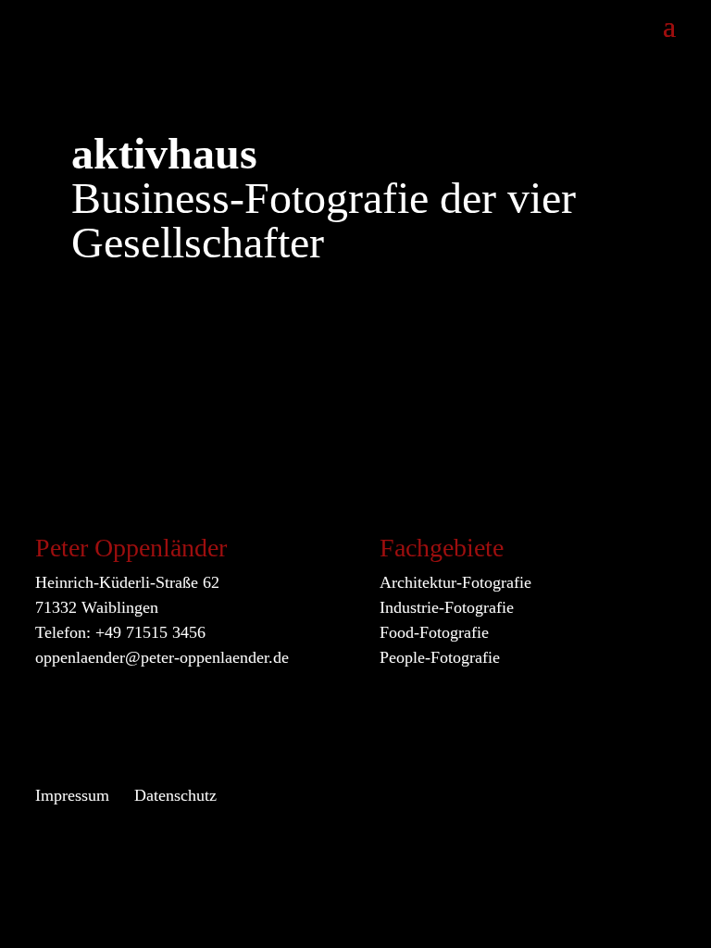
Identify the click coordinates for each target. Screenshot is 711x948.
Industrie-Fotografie (447, 607)
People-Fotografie (440, 657)
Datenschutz (175, 795)
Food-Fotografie (434, 632)
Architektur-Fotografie (455, 582)
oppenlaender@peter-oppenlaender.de (162, 657)
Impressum (72, 795)
